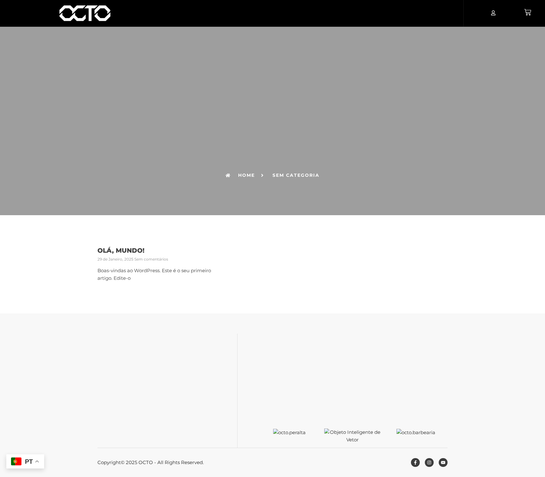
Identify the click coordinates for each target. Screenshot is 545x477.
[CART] (527, 12)
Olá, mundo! (120, 250)
